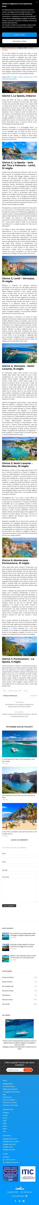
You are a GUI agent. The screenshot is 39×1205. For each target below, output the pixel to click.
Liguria (26, 690)
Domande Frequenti (9, 1086)
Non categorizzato (7, 986)
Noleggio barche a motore (11, 1141)
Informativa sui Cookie (10, 1102)
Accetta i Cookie (19, 35)
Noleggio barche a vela (10, 1139)
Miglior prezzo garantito (10, 1089)
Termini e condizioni (9, 1100)
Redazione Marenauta (9, 48)
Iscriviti (27, 1069)
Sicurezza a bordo (7, 991)
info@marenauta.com (12, 1162)
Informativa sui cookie (20, 18)
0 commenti (33, 696)
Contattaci (6, 1157)
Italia (4, 690)
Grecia (5, 1118)
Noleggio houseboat (9, 1149)
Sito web (4, 870)
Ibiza (4, 1131)
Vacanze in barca (7, 999)
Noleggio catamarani (9, 1144)
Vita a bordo (5, 1004)
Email (4, 862)
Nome (4, 853)
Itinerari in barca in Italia (15, 690)
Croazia (5, 1115)
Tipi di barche (6, 995)
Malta (4, 1123)
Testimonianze (7, 1097)
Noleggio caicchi (8, 1147)
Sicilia (4, 1121)
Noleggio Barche (8, 1084)
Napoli (5, 1129)
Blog (4, 1094)
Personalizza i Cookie (19, 41)
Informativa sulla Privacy (10, 1105)
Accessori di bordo (8, 977)
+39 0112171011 (10, 1160)
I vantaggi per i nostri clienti (11, 1092)
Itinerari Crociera (7, 982)
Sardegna (6, 1113)
